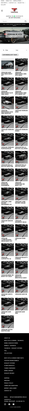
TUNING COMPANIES (9, 368)
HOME (2, 0)
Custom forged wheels (11, 360)
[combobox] (14, 21)
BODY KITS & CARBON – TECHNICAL (14, 340)
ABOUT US (8, 0)
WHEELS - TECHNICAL (10, 345)
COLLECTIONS (8, 353)
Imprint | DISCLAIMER (10, 388)
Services (7, 380)
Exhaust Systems (9, 363)
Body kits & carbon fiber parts (14, 358)
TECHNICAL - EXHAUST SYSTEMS (13, 348)
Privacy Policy (8, 383)
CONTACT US (12, 2)
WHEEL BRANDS (8, 370)
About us (7, 338)
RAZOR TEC (21, 2)
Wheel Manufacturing (11, 343)
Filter (6, 50)
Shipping (6, 378)
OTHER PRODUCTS (9, 365)
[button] (10, 55)
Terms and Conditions (11, 385)
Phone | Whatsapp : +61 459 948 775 (14, 401)
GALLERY (3, 4)
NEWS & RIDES (17, 0)
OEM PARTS (4, 2)
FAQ (5, 350)
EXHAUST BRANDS (9, 373)
